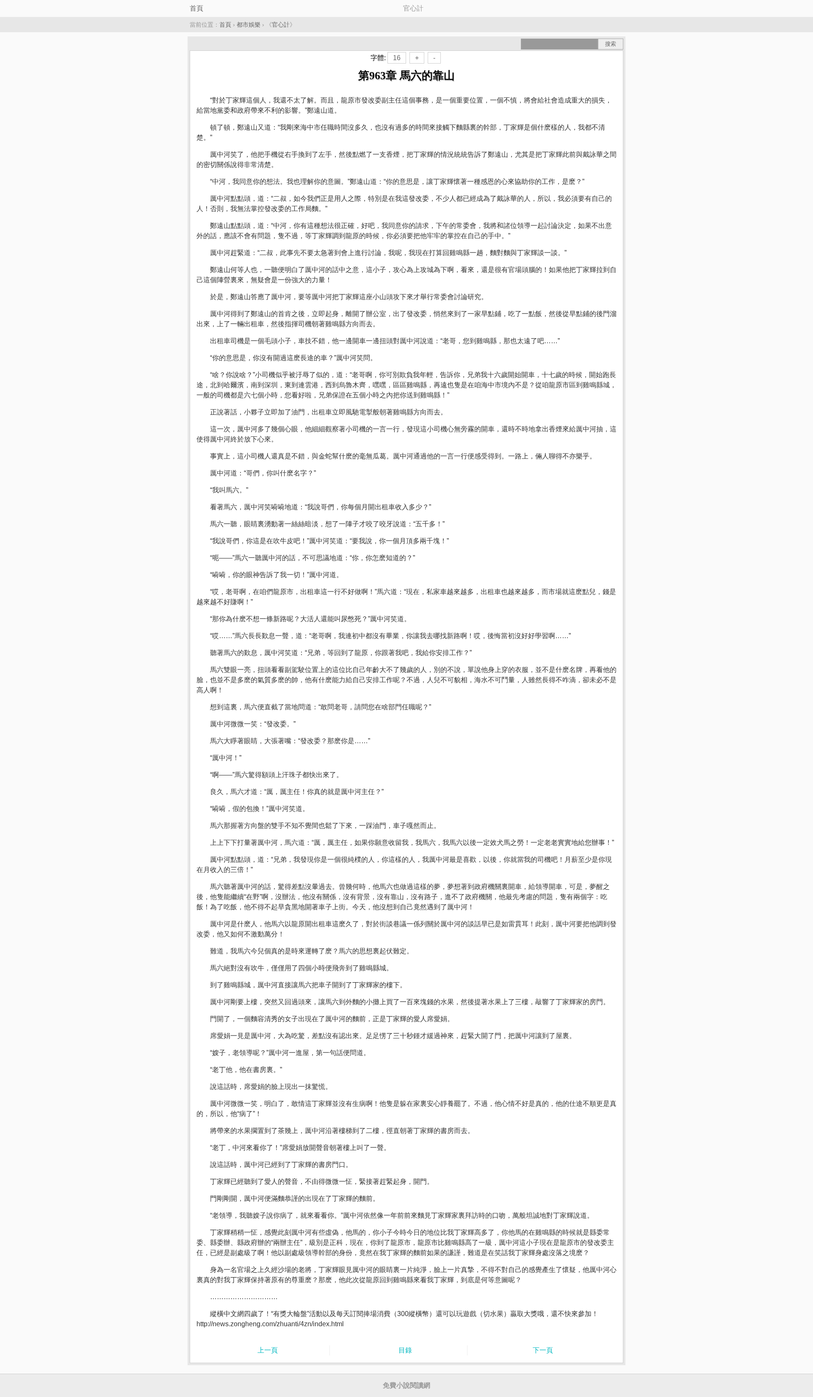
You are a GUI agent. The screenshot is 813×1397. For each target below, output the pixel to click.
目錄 (405, 1350)
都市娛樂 (248, 24)
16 (397, 57)
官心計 (281, 24)
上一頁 (267, 1350)
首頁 (196, 8)
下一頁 (543, 1350)
